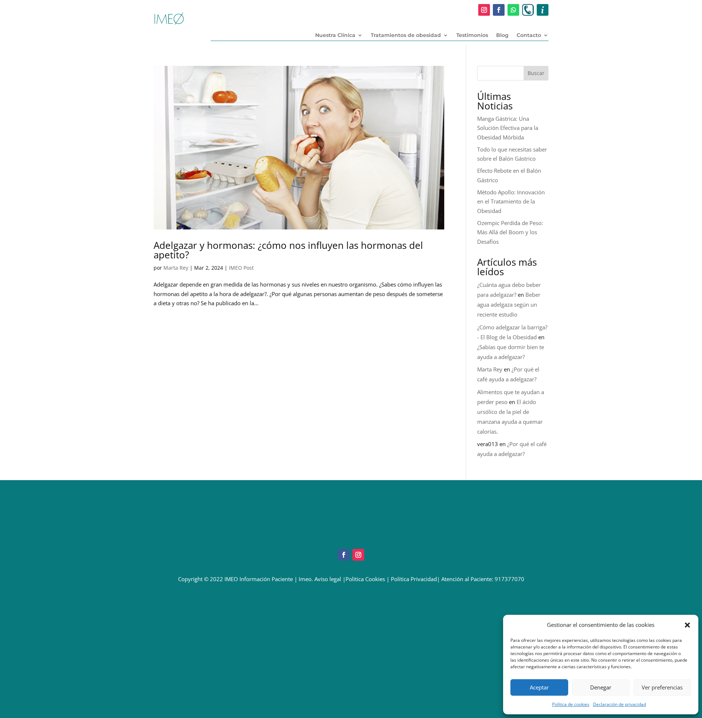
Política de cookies (570, 704)
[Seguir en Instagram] (484, 10)
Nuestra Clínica (335, 35)
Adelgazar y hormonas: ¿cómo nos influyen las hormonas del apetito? (288, 250)
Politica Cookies (365, 579)
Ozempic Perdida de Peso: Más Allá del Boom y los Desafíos (510, 232)
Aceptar (539, 687)
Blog (502, 35)
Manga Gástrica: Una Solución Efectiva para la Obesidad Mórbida (507, 128)
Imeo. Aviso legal (320, 579)
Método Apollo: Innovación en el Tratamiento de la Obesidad (511, 201)
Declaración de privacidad (619, 704)
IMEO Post (241, 267)
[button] (687, 625)
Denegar (600, 687)
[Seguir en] (528, 10)
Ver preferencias (662, 687)
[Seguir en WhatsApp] (513, 10)
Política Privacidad (414, 579)
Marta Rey (175, 267)
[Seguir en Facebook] (499, 10)
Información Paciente (266, 579)
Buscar (536, 73)
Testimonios (472, 35)
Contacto (529, 35)
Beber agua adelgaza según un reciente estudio (508, 304)
